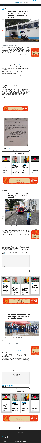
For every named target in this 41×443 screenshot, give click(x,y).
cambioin (3, 385)
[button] (4, 111)
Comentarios (16, 150)
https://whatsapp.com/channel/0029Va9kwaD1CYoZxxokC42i (12, 55)
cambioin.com (9, 57)
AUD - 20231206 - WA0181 (9, 385)
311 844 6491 (13, 437)
